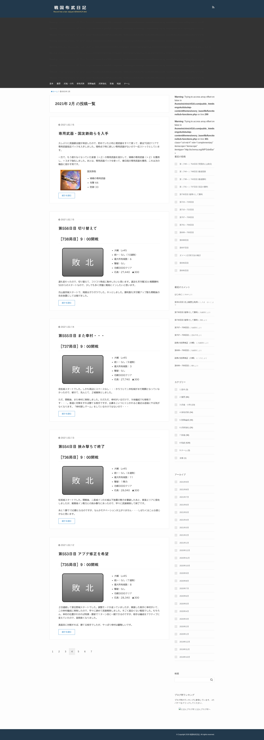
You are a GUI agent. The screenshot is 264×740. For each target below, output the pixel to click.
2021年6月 (184, 505)
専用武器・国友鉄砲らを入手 (83, 133)
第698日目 (184, 240)
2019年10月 (185, 657)
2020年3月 (184, 619)
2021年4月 (184, 520)
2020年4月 (184, 611)
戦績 (119, 83)
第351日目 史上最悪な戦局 (186, 302)
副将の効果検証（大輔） (185, 343)
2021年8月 (184, 489)
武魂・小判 (68, 83)
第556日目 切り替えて (77, 228)
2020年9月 (184, 573)
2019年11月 (185, 649)
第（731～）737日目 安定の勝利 (194, 187)
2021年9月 (184, 482)
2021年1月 (184, 543)
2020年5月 (184, 604)
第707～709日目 (187, 217)
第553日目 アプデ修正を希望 (83, 554)
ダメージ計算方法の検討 (190, 255)
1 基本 (182, 389)
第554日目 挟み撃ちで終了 (81, 446)
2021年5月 (184, 512)
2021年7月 (184, 497)
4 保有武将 (184, 412)
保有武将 (80, 83)
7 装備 (182, 435)
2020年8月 (184, 581)
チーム (127, 83)
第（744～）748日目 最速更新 (193, 171)
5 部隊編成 (184, 420)
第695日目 (184, 270)
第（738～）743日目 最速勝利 (193, 179)
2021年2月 (184, 535)
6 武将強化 (184, 427)
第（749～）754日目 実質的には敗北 (196, 164)
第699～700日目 (187, 232)
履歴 (59, 83)
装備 (112, 83)
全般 (181, 458)
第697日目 (184, 248)
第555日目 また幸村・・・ (81, 336)
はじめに (178, 294)
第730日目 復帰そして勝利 (191, 194)
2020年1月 (184, 634)
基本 (51, 83)
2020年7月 (184, 588)
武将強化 (102, 83)
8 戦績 (182, 443)
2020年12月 (185, 550)
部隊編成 (91, 83)
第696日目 (184, 263)
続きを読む (67, 196)
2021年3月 (184, 527)
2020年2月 (184, 626)
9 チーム (183, 450)
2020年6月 (184, 596)
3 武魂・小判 (185, 405)
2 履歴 (182, 397)
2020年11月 (185, 558)
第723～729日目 (187, 202)
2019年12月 (185, 642)
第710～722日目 (187, 209)
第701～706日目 (187, 225)
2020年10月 (185, 566)
